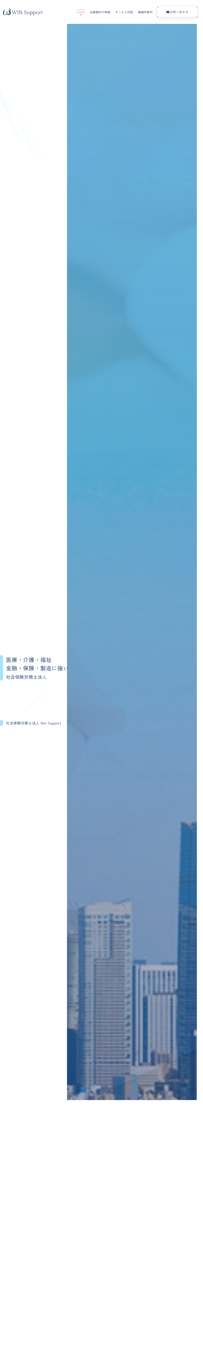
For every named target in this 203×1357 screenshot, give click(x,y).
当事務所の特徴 (100, 12)
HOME (81, 12)
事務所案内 (145, 12)
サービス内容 (124, 12)
